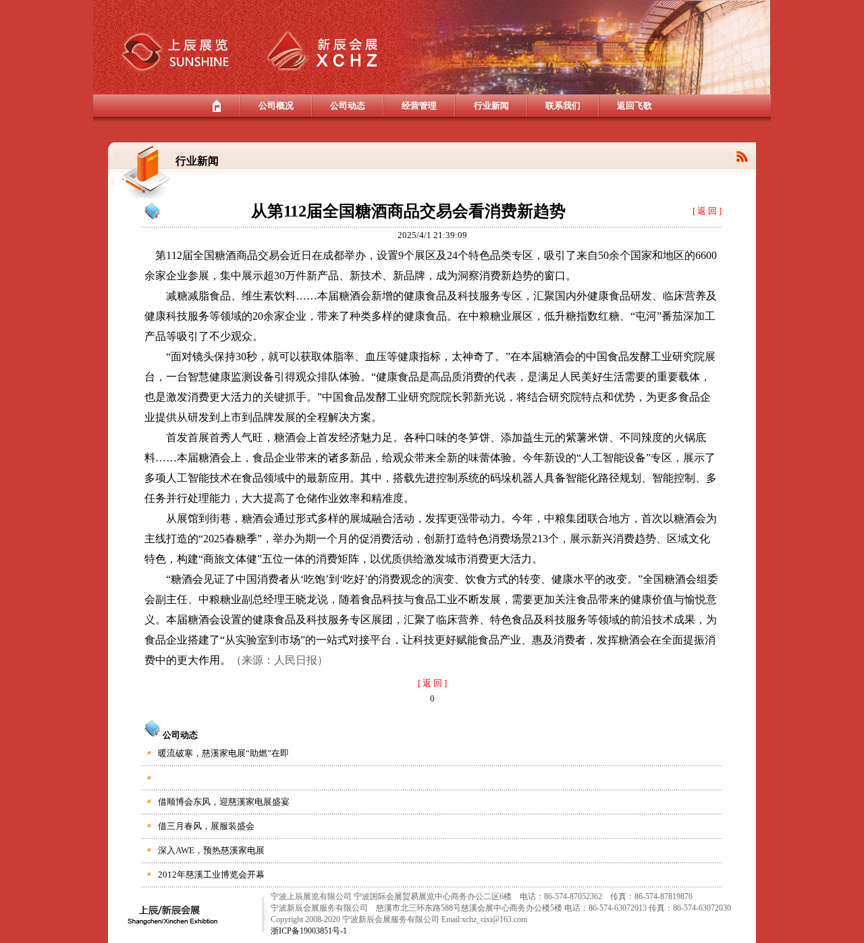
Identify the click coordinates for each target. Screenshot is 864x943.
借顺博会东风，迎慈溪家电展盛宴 (224, 802)
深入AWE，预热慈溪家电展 (211, 850)
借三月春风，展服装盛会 (206, 826)
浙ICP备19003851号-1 (309, 931)
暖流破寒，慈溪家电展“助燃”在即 (223, 753)
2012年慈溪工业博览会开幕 (211, 874)
